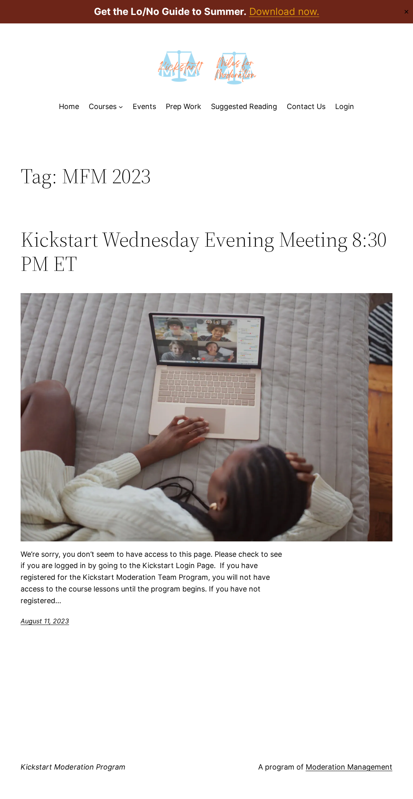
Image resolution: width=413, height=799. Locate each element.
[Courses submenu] (121, 107)
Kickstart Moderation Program (73, 767)
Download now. (284, 11)
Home (69, 106)
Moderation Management (349, 767)
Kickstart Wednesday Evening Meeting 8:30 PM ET (204, 251)
